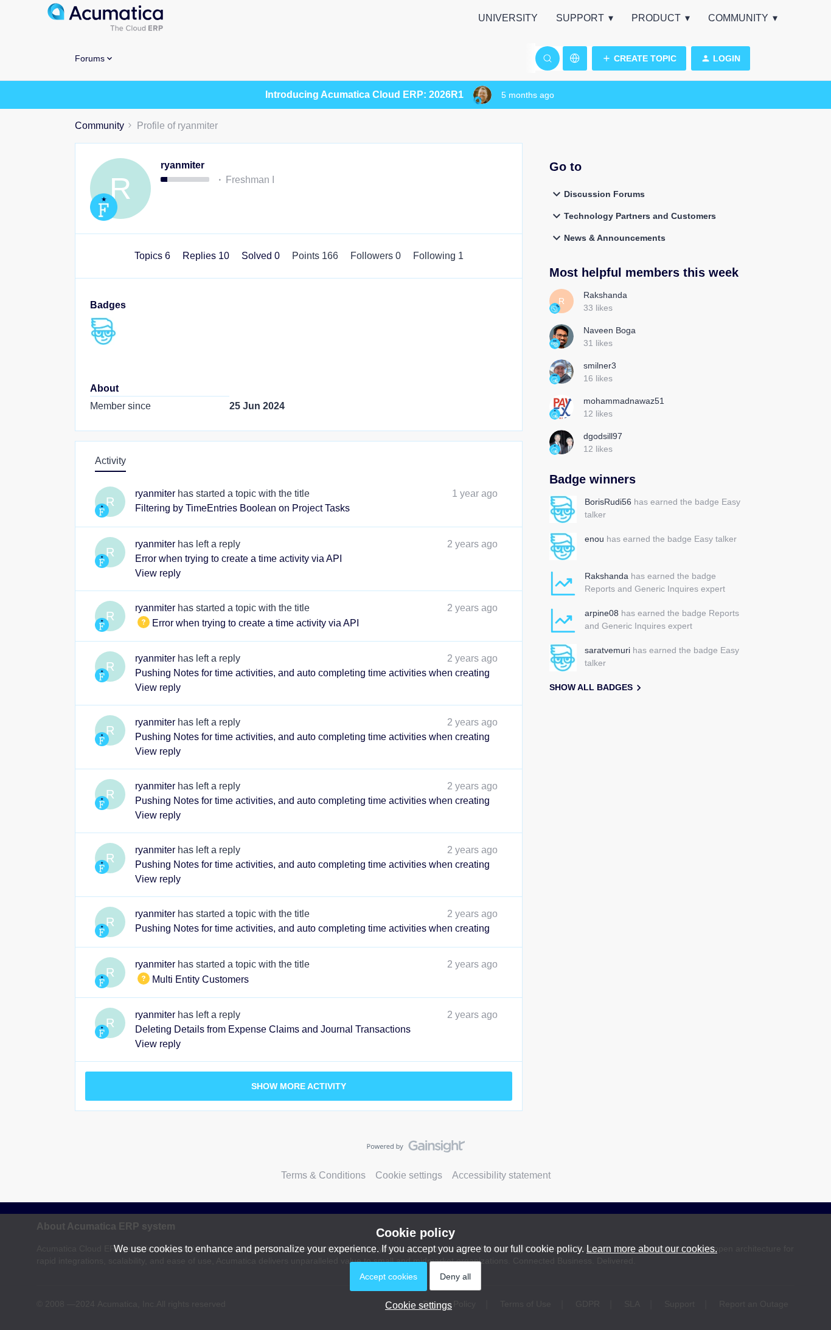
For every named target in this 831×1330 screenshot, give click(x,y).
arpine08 (602, 613)
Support (580, 18)
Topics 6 (153, 256)
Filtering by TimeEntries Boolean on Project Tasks (242, 508)
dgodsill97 (602, 436)
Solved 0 (262, 256)
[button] (639, 58)
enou (594, 539)
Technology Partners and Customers (640, 216)
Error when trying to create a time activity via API (238, 558)
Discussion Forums (604, 194)
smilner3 (599, 365)
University (508, 18)
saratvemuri (607, 650)
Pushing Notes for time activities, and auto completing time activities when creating (312, 673)
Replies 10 (207, 256)
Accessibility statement (501, 1175)
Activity (110, 460)
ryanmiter (182, 165)
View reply (158, 573)
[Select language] (575, 58)
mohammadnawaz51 (623, 401)
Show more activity (298, 1086)
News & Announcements (615, 238)
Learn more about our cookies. (651, 1249)
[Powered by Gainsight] (416, 1149)
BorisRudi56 (608, 502)
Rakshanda (605, 295)
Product (656, 18)
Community (738, 18)
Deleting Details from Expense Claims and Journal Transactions (273, 1029)
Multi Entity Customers (192, 979)
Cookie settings (408, 1175)
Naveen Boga (609, 330)
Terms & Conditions (323, 1175)
